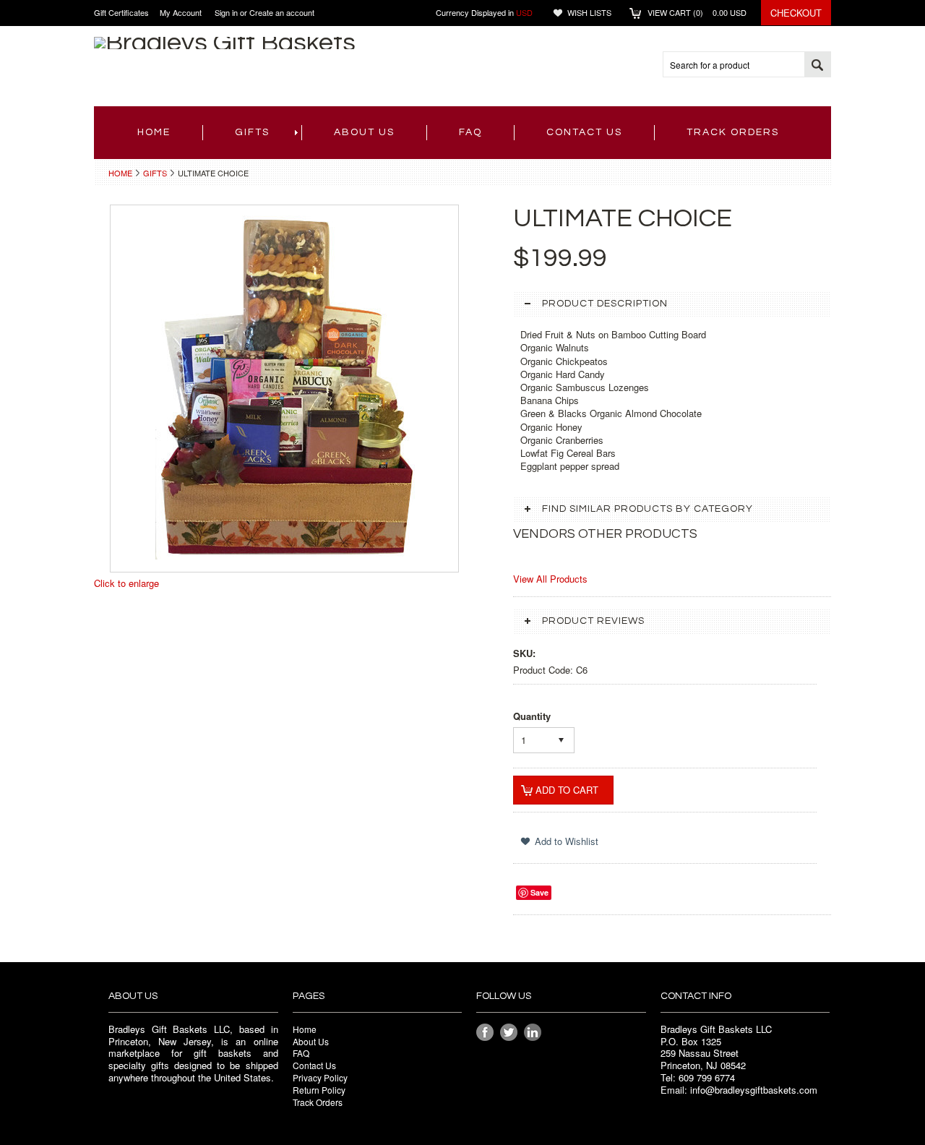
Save (539, 892)
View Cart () (697, 12)
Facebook (485, 1033)
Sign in (226, 12)
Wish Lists (589, 12)
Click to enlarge (126, 583)
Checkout (796, 13)
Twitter (509, 1033)
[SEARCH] (817, 65)
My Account (181, 12)
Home (120, 173)
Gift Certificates (121, 12)
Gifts (252, 132)
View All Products (550, 579)
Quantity (532, 716)
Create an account (281, 12)
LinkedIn (533, 1033)
